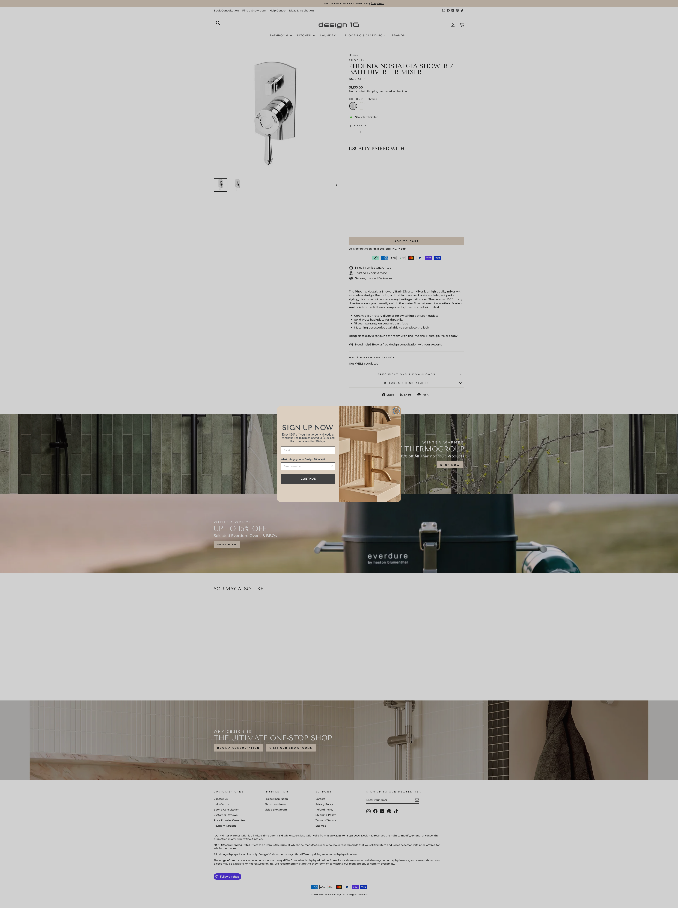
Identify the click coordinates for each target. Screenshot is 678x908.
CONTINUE (308, 478)
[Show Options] (332, 466)
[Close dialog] (396, 411)
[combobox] (307, 466)
